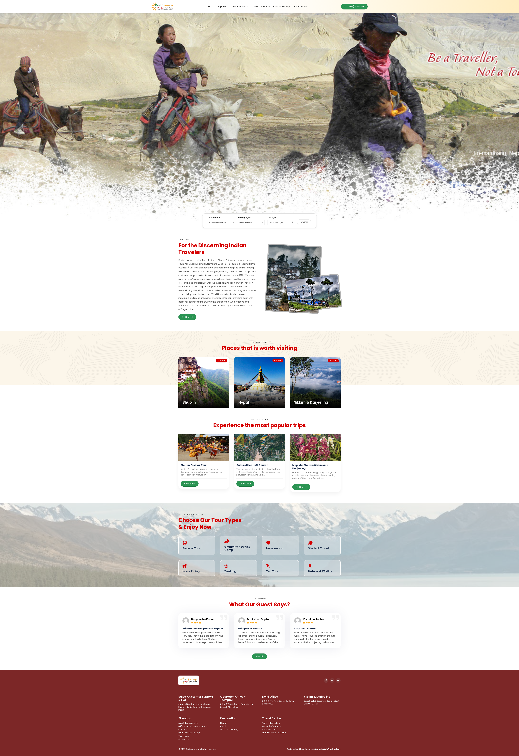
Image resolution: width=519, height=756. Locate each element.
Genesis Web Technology (327, 749)
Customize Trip (281, 6)
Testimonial (183, 736)
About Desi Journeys (188, 723)
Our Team (183, 729)
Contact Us (300, 6)
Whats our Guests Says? (189, 732)
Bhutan (223, 723)
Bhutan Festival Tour (194, 465)
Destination (214, 217)
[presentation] (52, 117)
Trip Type (272, 217)
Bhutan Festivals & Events (274, 732)
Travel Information (271, 723)
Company (220, 6)
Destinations (239, 6)
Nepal (223, 726)
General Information (271, 726)
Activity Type (244, 217)
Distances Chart (269, 729)
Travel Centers (259, 6)
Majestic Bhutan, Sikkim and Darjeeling (310, 466)
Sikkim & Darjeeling (229, 729)
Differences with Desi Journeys (192, 726)
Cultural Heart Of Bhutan (252, 465)
